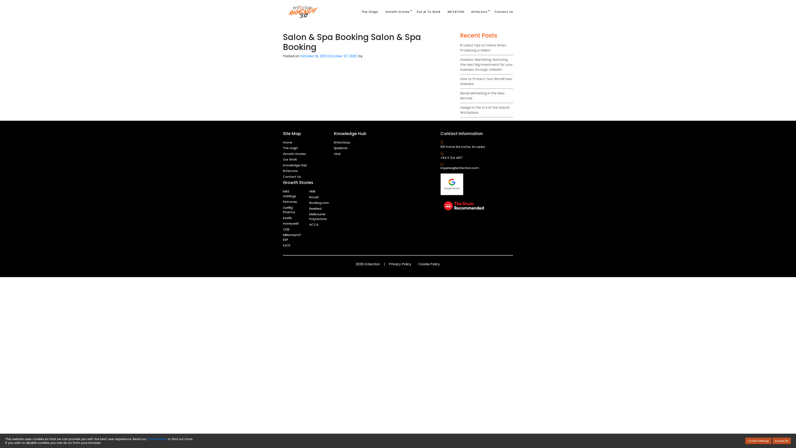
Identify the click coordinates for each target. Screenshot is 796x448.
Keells (287, 218)
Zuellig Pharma (289, 209)
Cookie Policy (429, 264)
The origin (290, 148)
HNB (312, 191)
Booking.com (319, 203)
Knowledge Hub (295, 165)
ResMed (315, 208)
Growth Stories (398, 12)
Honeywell (290, 223)
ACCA (313, 224)
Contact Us (504, 12)
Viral (337, 154)
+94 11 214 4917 (451, 158)
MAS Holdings (289, 193)
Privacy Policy (400, 264)
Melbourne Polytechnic (318, 216)
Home (287, 142)
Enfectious (342, 142)
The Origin (369, 12)
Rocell (313, 197)
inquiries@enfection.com (459, 168)
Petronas (290, 202)
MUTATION (456, 12)
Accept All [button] (781, 441)
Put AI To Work (428, 12)
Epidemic (341, 148)
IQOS (286, 245)
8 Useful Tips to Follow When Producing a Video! (483, 48)
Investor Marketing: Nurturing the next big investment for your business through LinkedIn (486, 64)
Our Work (290, 159)
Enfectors (479, 12)
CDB (286, 229)
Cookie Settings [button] (758, 441)
